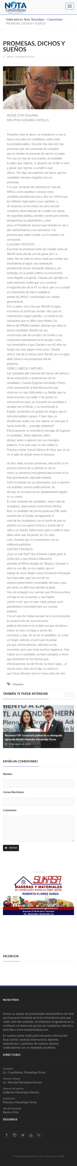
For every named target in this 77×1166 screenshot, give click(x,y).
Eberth (60, 1156)
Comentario (9, 810)
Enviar (12, 848)
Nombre (7, 774)
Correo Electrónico (13, 792)
